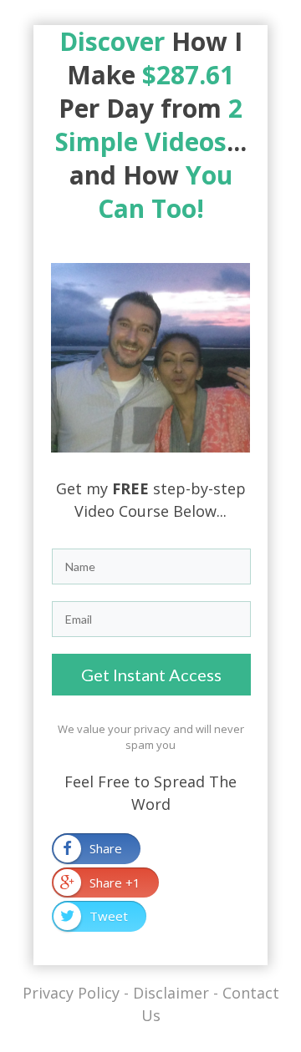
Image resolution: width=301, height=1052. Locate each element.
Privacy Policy (71, 993)
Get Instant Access (151, 675)
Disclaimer (171, 993)
